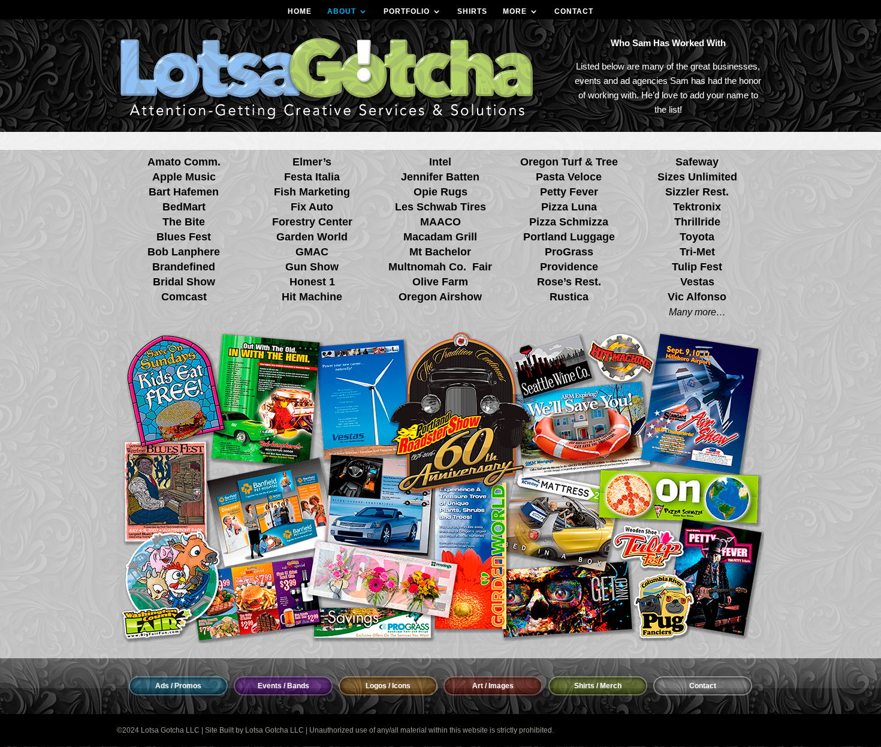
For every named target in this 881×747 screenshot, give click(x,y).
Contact (702, 686)
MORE (515, 11)
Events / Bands (283, 686)
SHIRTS (472, 11)
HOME (300, 11)
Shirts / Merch (597, 686)
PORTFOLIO (407, 11)
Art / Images (493, 686)
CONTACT (573, 11)
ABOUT (341, 11)
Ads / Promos (178, 686)
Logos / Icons (388, 686)
